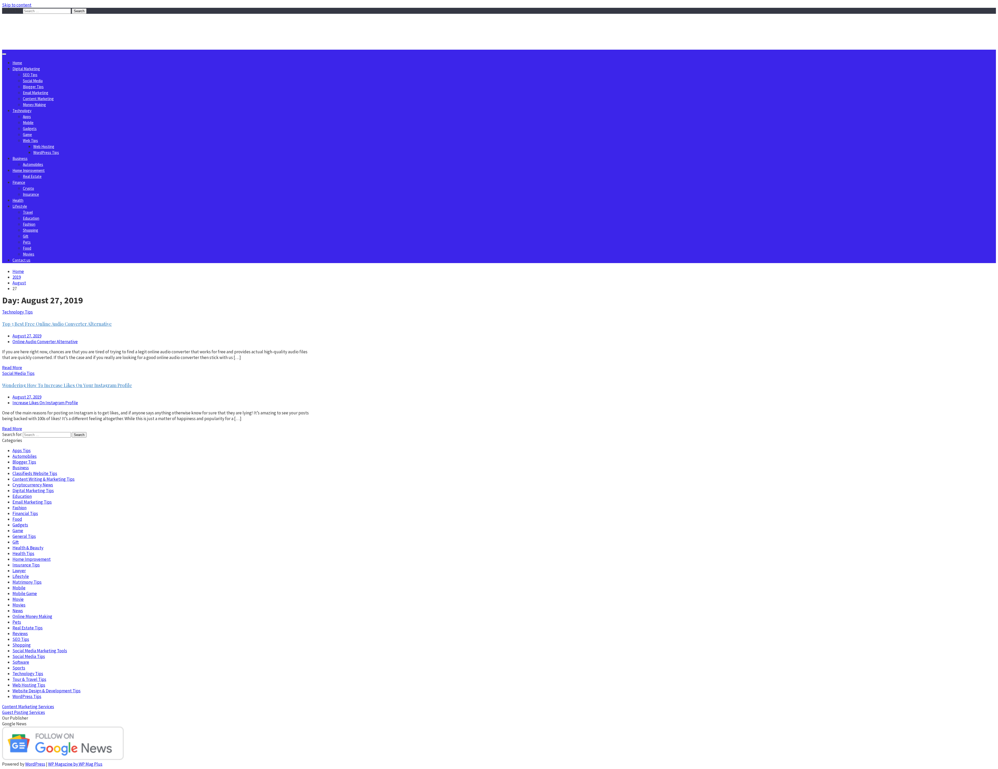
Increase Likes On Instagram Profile (45, 403)
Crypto (28, 188)
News (17, 611)
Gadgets (30, 128)
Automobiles (33, 164)
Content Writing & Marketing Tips (43, 479)
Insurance (31, 194)
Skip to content (16, 5)
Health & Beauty (27, 548)
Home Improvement (28, 170)
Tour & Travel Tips (29, 679)
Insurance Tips (26, 565)
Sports (18, 668)
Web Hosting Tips (28, 685)
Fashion (29, 224)
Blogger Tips (33, 86)
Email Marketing (35, 92)
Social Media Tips (18, 373)
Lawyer (19, 571)
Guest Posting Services (23, 712)
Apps (27, 116)
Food (27, 248)
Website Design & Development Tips (46, 691)
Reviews (20, 633)
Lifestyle (19, 206)
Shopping (30, 230)
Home (17, 62)
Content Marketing (38, 98)
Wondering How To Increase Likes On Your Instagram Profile (67, 385)
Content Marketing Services (28, 706)
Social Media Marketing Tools (39, 651)
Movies (28, 254)
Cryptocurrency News (32, 485)
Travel (28, 212)
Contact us (21, 260)
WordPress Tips (46, 152)
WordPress (35, 764)
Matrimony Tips (27, 582)
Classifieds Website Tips (34, 473)
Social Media (33, 80)
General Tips (24, 536)
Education (31, 218)
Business (20, 158)
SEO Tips (30, 74)
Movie (18, 599)
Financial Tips (25, 513)
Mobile (28, 122)
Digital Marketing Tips (33, 490)
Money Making (34, 104)
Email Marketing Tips (32, 502)
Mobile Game (24, 593)
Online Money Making (32, 616)
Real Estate (32, 176)
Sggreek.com (40, 24)
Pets (27, 242)
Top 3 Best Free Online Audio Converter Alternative (57, 324)
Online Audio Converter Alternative (45, 341)
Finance (18, 182)
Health (17, 200)
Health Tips (23, 553)
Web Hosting (43, 146)
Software (20, 662)
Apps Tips (21, 450)
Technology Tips (17, 312)
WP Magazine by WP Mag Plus (75, 764)
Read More (12, 367)
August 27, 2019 (26, 336)
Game (27, 134)
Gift (25, 236)
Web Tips (30, 140)
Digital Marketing (26, 68)
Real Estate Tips (27, 628)
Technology (21, 110)
